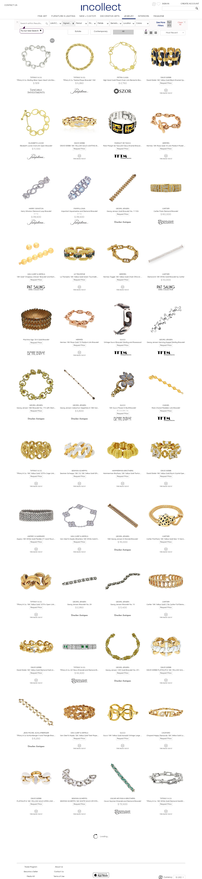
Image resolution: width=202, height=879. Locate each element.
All (123, 31)
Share (34, 73)
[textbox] (178, 8)
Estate (78, 31)
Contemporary (101, 31)
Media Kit (31, 876)
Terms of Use (59, 876)
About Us (59, 867)
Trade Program (30, 867)
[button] (154, 4)
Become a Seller (31, 872)
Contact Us (10, 5)
